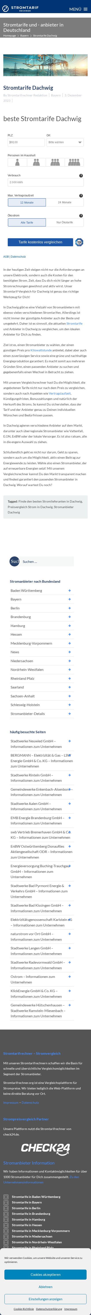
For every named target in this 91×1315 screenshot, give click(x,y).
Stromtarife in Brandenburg (31, 1213)
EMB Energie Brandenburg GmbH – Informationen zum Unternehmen (37, 820)
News (15, 652)
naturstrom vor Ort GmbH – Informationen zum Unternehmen (36, 936)
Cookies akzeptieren (46, 1274)
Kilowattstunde (41, 350)
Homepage (9, 35)
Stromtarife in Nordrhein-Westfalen (37, 1242)
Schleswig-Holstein (25, 704)
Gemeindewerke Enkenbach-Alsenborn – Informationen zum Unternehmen (42, 792)
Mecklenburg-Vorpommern (31, 643)
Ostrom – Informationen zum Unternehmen (33, 979)
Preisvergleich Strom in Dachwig (30, 507)
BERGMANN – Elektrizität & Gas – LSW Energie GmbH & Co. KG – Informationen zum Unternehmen (42, 760)
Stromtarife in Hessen (27, 1225)
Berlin (15, 608)
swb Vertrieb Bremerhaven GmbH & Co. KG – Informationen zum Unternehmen (41, 835)
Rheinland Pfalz (22, 678)
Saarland (17, 687)
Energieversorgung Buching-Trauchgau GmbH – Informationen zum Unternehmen (40, 871)
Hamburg (18, 625)
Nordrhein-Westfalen (27, 669)
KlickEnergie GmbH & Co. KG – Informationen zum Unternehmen (36, 993)
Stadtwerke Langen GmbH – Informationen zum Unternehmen (36, 951)
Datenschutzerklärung (49, 1309)
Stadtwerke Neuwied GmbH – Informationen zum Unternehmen (36, 744)
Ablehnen (45, 1287)
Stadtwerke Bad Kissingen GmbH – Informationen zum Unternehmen (37, 908)
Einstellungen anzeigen (45, 1299)
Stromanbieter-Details (28, 713)
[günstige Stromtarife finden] (20, 8)
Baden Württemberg (26, 590)
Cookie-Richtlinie (24, 1309)
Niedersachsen (22, 661)
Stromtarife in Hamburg (28, 1219)
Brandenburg (21, 617)
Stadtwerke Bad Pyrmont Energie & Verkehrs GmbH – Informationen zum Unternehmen (39, 891)
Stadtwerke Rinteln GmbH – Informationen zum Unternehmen (36, 778)
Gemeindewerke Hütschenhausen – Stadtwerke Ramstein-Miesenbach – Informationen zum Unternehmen (38, 1010)
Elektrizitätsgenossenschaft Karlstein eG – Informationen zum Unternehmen (41, 922)
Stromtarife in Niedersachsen (32, 1236)
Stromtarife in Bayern (27, 1202)
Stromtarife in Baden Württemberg (36, 1197)
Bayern (24, 35)
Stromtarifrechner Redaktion (27, 95)
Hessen (16, 634)
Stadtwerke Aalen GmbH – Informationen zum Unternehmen (36, 806)
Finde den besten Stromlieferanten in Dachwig (50, 501)
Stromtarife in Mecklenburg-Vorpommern (41, 1231)
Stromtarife (74, 323)
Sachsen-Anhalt (23, 696)
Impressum (70, 1309)
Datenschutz (30, 1102)
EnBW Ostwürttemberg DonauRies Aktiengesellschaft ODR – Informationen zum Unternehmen (41, 851)
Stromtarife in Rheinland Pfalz (33, 1248)
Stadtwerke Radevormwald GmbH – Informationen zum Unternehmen (38, 965)
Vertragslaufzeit (60, 393)
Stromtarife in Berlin (26, 1208)
